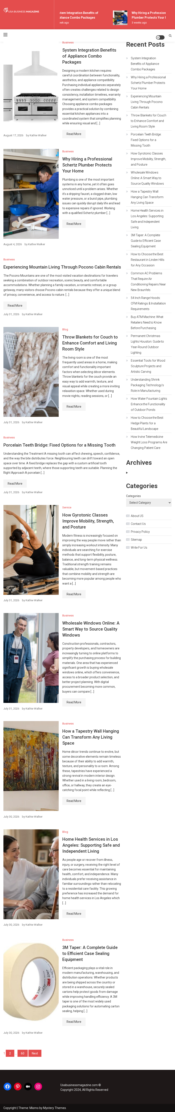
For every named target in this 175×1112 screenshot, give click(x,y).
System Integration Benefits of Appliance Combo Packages (89, 56)
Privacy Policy (140, 531)
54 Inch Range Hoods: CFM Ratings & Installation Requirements (148, 303)
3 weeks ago (135, 22)
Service (66, 507)
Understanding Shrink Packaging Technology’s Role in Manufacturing (147, 385)
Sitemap (136, 539)
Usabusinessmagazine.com (79, 1085)
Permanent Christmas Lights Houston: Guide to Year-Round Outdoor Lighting (147, 344)
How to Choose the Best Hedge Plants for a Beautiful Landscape (147, 423)
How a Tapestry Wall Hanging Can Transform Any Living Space (90, 737)
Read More (74, 134)
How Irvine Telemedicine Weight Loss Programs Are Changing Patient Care (149, 442)
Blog (65, 329)
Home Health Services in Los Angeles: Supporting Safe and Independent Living (91, 845)
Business (68, 42)
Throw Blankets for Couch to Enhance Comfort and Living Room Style (90, 343)
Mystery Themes (54, 1108)
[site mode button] (160, 37)
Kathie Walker (38, 135)
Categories (133, 496)
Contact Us (138, 524)
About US (137, 516)
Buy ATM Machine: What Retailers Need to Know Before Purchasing (147, 322)
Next (35, 1053)
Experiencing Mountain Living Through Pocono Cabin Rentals (62, 267)
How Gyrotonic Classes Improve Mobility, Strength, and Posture (88, 521)
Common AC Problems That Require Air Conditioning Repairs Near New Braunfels (148, 282)
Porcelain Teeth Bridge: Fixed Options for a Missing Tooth (59, 445)
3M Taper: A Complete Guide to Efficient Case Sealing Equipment (90, 953)
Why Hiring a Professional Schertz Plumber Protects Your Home (87, 165)
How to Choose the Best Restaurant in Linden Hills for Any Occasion (147, 259)
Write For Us (139, 547)
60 (22, 1053)
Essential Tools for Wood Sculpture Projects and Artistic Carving (148, 366)
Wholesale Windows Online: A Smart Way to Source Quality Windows (91, 629)
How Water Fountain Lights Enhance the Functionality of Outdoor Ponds (149, 404)
